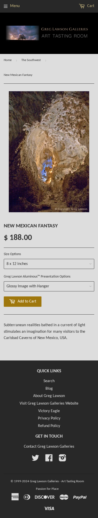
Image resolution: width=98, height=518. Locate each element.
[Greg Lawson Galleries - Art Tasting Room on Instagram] (62, 460)
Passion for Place (47, 489)
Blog (49, 389)
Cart (90, 6)
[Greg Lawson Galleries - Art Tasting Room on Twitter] (35, 460)
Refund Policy (49, 426)
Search (49, 381)
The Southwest (31, 60)
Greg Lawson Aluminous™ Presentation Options (37, 277)
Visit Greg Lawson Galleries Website (49, 404)
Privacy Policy (49, 418)
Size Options (12, 254)
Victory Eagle (49, 411)
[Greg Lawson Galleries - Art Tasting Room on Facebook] (49, 460)
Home (8, 60)
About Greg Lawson (49, 396)
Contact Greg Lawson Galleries (49, 447)
